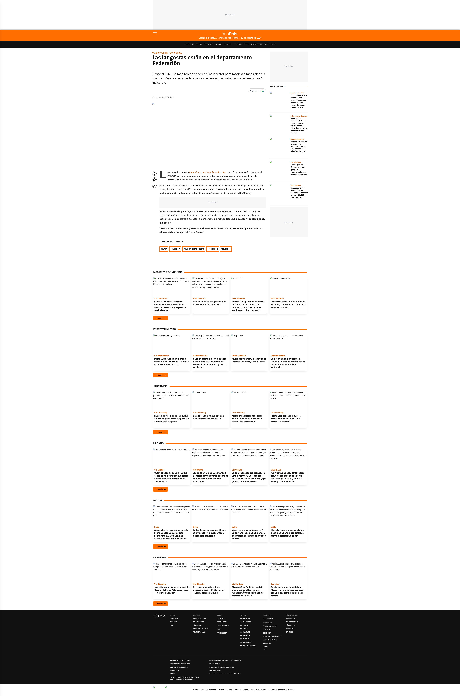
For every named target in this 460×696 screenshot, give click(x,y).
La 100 (229, 690)
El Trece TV (211, 690)
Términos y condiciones (180, 660)
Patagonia (256, 44)
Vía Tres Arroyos (200, 629)
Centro (219, 44)
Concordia (176, 53)
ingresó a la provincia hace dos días (207, 172)
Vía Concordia (160, 53)
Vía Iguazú (244, 625)
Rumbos (289, 632)
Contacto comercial (179, 667)
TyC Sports (261, 690)
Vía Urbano (291, 618)
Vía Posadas (245, 618)
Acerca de (174, 670)
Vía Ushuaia (268, 618)
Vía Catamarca (223, 625)
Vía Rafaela (245, 635)
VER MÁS (159, 318)
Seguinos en (255, 91)
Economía (267, 633)
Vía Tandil (197, 625)
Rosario (208, 44)
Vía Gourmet (291, 625)
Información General (272, 636)
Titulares (225, 249)
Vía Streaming (292, 622)
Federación (212, 249)
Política (266, 630)
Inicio (187, 44)
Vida (265, 650)
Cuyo (246, 44)
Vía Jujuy (220, 618)
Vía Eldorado (245, 622)
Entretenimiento (270, 640)
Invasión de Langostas (194, 249)
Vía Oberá (244, 629)
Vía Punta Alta (199, 632)
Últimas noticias (270, 626)
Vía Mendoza (222, 633)
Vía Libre (290, 629)
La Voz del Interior (277, 690)
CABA (172, 625)
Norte (228, 44)
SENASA (164, 249)
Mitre (221, 690)
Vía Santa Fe (245, 632)
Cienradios (248, 690)
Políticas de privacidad (180, 664)
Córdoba (197, 44)
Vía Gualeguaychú (248, 645)
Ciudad (238, 690)
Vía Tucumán (222, 622)
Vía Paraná (244, 639)
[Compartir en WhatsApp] (154, 179)
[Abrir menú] (176, 33)
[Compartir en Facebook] (154, 173)
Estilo (265, 646)
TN (203, 690)
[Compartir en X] (154, 186)
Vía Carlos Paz (199, 618)
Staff (172, 674)
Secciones (270, 44)
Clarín (196, 690)
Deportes (267, 643)
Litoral (238, 44)
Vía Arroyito (198, 622)
